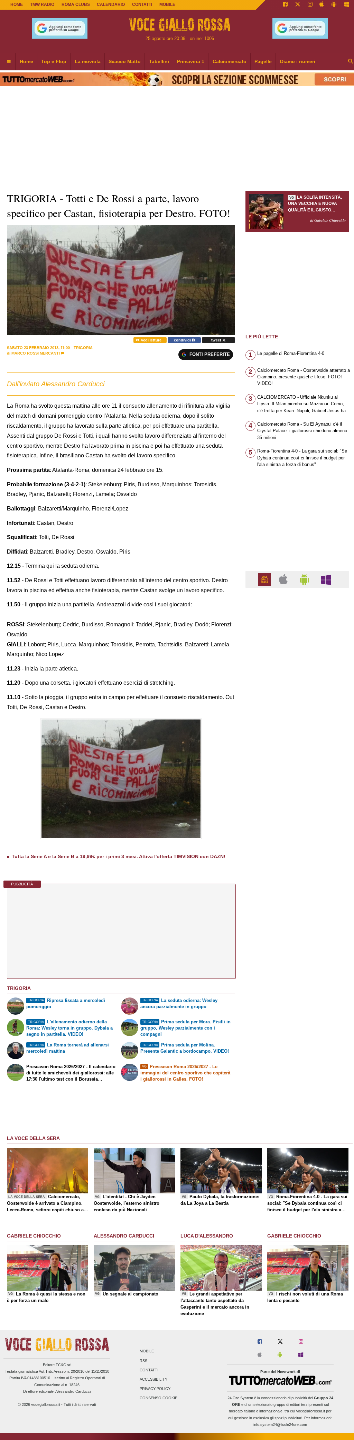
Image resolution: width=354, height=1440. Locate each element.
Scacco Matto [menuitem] (125, 61)
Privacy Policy (155, 1389)
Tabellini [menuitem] (159, 61)
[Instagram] (310, 5)
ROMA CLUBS (76, 4)
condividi (183, 340)
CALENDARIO (111, 4)
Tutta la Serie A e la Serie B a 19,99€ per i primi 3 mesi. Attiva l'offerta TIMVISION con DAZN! (118, 856)
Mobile (147, 1351)
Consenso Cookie (158, 1398)
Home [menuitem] (26, 61)
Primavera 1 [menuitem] (190, 61)
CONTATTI (142, 4)
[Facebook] (285, 5)
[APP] (265, 579)
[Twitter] (297, 5)
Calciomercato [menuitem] (229, 61)
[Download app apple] (322, 5)
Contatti (149, 1370)
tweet (216, 340)
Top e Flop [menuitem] (53, 61)
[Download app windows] (346, 5)
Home (16, 4)
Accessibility (153, 1380)
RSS (143, 1361)
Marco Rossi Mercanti (35, 353)
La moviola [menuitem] (88, 61)
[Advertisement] (297, 861)
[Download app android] (334, 5)
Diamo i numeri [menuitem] (297, 61)
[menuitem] (8, 62)
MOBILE (167, 4)
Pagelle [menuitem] (263, 61)
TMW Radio (42, 4)
